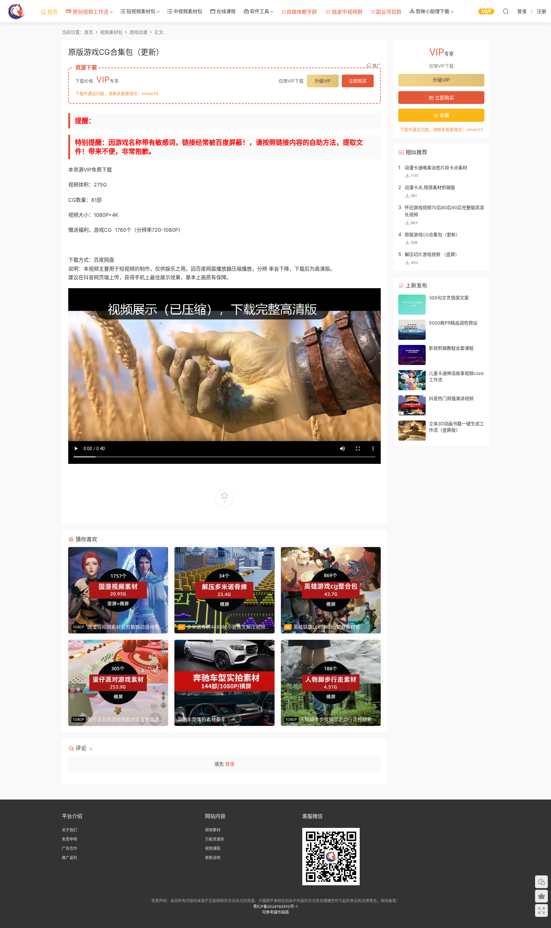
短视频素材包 (140, 11)
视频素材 (212, 830)
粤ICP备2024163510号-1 (275, 906)
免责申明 (69, 839)
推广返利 (69, 857)
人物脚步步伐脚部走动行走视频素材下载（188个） (330, 719)
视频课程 (212, 848)
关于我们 (69, 830)
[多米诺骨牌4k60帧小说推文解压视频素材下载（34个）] (224, 583)
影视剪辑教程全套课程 (451, 348)
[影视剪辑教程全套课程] (412, 355)
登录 (230, 764)
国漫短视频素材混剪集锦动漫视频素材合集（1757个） (117, 627)
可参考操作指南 (275, 912)
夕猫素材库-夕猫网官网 (16, 11)
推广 (376, 65)
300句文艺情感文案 (449, 297)
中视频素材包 (187, 11)
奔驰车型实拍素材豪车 (201, 719)
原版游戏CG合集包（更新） (432, 234)
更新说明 (212, 857)
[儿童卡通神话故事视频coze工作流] (412, 380)
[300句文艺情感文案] (412, 305)
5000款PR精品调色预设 (453, 322)
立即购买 (358, 81)
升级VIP (323, 81)
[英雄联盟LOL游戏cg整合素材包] (331, 583)
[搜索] (506, 11)
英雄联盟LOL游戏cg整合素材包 (322, 627)
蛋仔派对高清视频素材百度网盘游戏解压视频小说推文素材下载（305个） (117, 719)
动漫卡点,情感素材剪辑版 (430, 187)
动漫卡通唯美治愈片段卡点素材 (436, 167)
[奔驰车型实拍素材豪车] (224, 676)
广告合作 (69, 848)
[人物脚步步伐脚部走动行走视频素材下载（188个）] (331, 676)
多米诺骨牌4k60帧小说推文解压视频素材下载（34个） (224, 627)
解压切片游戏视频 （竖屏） (432, 254)
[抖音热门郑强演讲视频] (412, 405)
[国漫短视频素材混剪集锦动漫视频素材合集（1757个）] (118, 583)
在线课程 (225, 11)
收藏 (443, 115)
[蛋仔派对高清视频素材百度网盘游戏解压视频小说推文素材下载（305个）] (118, 676)
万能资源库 (214, 839)
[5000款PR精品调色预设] (412, 330)
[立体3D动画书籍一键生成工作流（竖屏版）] (412, 430)
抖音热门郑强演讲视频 (451, 398)
